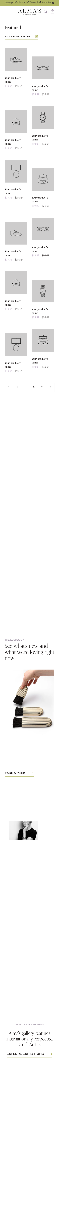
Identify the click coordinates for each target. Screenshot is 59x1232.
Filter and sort (18, 36)
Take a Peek (15, 773)
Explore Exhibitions (25, 1054)
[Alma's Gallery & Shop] (29, 12)
